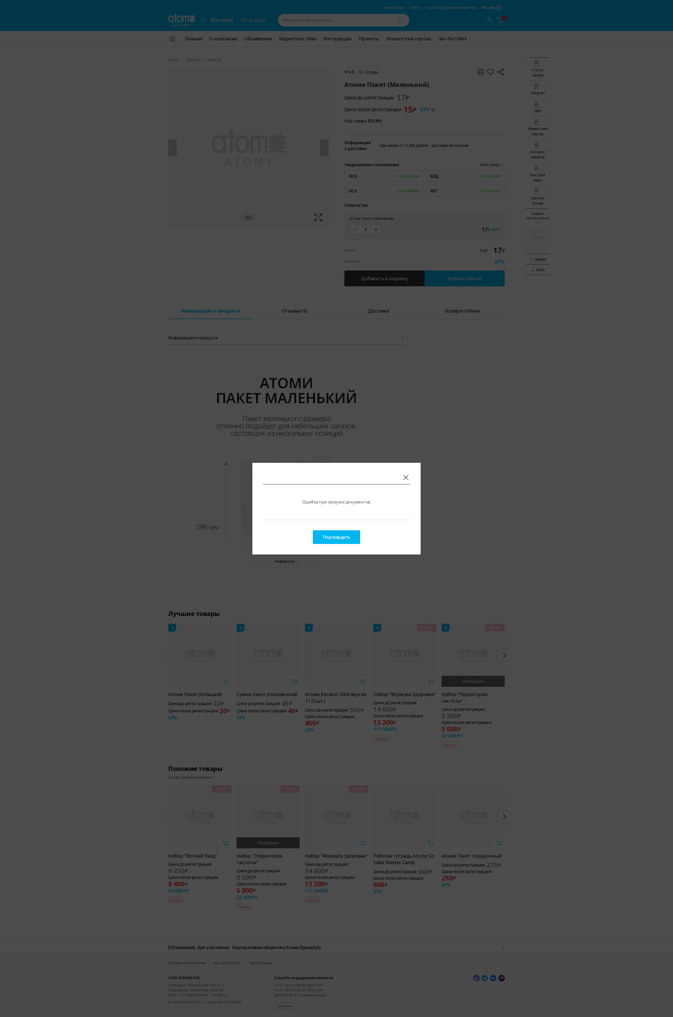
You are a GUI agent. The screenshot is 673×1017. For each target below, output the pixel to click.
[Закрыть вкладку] (406, 477)
